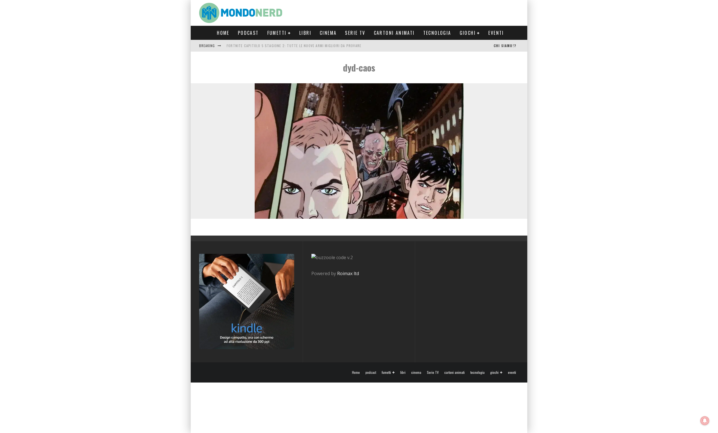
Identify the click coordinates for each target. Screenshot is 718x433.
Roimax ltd (348, 273)
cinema (328, 32)
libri (305, 32)
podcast (248, 32)
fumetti (277, 32)
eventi (496, 32)
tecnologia (437, 32)
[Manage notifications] (704, 420)
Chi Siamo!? (505, 45)
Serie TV (355, 32)
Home (223, 32)
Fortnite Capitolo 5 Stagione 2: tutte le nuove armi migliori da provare (294, 45)
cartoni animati (394, 32)
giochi (468, 32)
